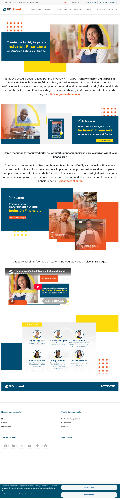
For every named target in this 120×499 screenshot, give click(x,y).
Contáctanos (66, 422)
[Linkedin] (14, 446)
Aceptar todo (89, 495)
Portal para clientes (107, 2)
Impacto (88, 9)
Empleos (64, 426)
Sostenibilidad (100, 9)
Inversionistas (113, 9)
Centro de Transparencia (70, 419)
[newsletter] (45, 446)
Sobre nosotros (36, 9)
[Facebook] (6, 446)
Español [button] (74, 2)
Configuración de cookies (26, 494)
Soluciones (78, 9)
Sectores (67, 9)
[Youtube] (29, 446)
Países (58, 9)
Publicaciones (6, 426)
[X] (21, 446)
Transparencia (90, 2)
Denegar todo (89, 487)
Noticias (4, 422)
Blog (3, 419)
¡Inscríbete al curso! (71, 180)
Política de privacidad (10, 494)
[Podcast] (37, 446)
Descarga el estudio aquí (65, 94)
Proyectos (48, 9)
